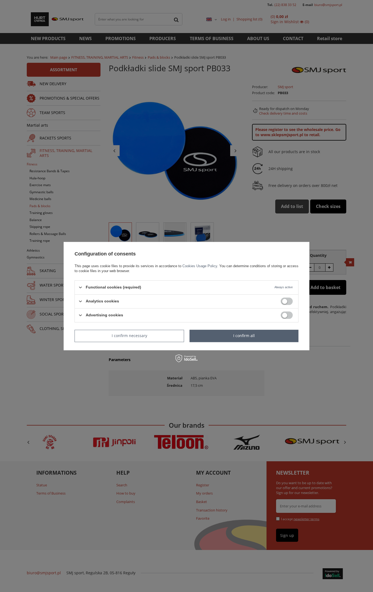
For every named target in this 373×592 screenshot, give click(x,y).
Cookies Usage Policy (199, 266)
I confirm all (244, 335)
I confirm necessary (129, 335)
